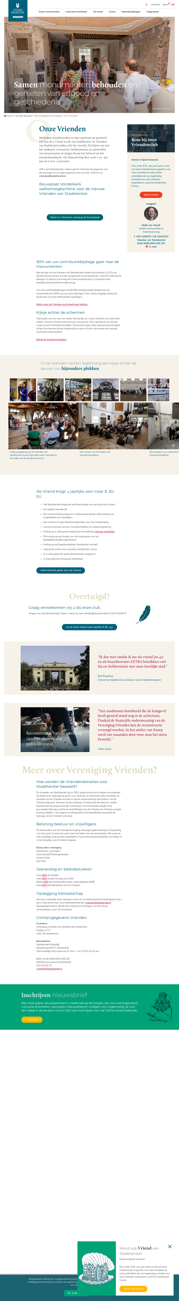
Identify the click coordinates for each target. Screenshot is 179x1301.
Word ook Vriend (133, 1289)
